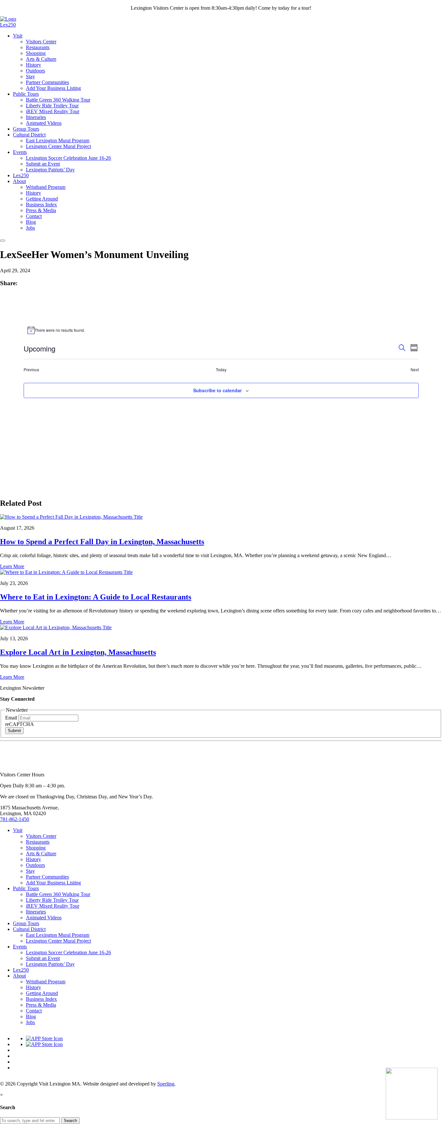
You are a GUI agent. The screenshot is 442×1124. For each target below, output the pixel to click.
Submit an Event (43, 164)
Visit (17, 35)
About (19, 181)
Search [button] (70, 1120)
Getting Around (42, 198)
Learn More (12, 566)
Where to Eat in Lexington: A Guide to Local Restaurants (95, 597)
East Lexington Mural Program (57, 140)
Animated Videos (43, 123)
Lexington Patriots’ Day (50, 169)
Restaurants (38, 47)
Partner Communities (47, 82)
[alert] (221, 330)
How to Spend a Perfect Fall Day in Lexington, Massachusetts (102, 541)
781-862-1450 (14, 819)
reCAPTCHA (19, 724)
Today (221, 369)
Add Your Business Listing (53, 88)
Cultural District (29, 134)
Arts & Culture (41, 59)
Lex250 (8, 24)
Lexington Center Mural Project (58, 146)
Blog (31, 222)
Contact (34, 216)
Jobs (30, 228)
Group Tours (26, 129)
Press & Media (41, 210)
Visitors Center (41, 41)
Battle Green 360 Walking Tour (58, 100)
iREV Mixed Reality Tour (52, 111)
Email (11, 717)
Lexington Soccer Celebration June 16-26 (68, 158)
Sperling (165, 1083)
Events (20, 152)
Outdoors (35, 70)
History (33, 65)
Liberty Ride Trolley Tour (52, 105)
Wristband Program (45, 187)
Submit (14, 730)
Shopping (36, 53)
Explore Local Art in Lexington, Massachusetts (78, 652)
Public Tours (26, 94)
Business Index (41, 204)
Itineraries (36, 117)
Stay (30, 76)
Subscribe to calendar (217, 390)
